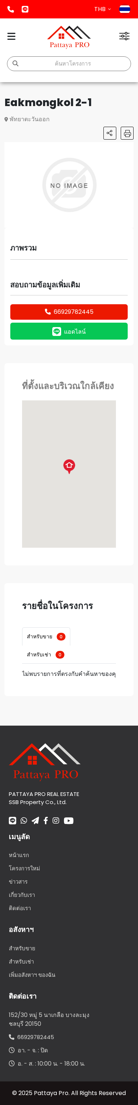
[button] (127, 149)
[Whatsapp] (24, 821)
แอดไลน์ (25, 9)
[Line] (12, 821)
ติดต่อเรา (20, 908)
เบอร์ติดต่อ (10, 9)
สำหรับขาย (45, 636)
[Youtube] (69, 820)
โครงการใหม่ (24, 868)
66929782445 (73, 312)
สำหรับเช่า (44, 654)
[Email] (35, 821)
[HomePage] (69, 37)
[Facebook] (45, 821)
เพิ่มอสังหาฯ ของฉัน (32, 975)
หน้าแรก (19, 855)
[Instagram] (56, 821)
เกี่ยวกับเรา (22, 895)
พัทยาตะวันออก (30, 119)
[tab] (46, 636)
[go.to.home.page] (45, 761)
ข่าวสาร (18, 881)
